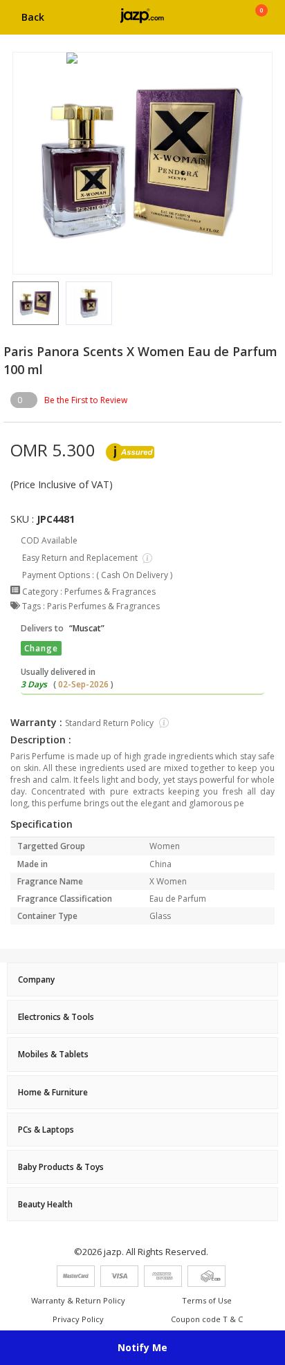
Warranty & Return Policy (78, 1300)
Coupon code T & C (207, 1319)
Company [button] (36, 979)
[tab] (142, 979)
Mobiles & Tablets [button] (53, 1054)
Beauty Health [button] (45, 1204)
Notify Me (142, 1347)
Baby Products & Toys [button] (61, 1167)
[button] (12, 303)
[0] (261, 22)
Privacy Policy (78, 1319)
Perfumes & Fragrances (110, 591)
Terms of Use (207, 1300)
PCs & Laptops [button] (46, 1129)
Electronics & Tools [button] (56, 1017)
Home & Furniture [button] (53, 1092)
